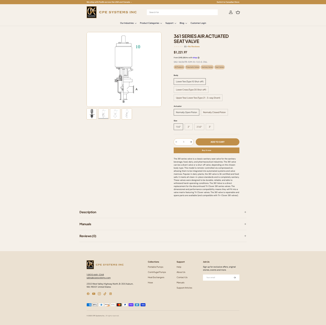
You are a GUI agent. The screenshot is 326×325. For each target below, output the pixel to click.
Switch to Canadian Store (228, 2)
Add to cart (218, 142)
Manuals (180, 282)
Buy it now (206, 150)
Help (179, 266)
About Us (181, 272)
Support (169, 23)
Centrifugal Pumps (157, 272)
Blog (182, 23)
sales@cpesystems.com (99, 277)
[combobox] (182, 12)
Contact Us (182, 277)
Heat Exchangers (156, 277)
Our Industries (127, 23)
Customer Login (198, 23)
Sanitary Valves (207, 67)
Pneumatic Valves (192, 67)
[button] (238, 12)
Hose (150, 282)
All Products (179, 67)
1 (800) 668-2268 (95, 274)
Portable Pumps (155, 266)
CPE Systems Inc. (98, 316)
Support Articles (184, 287)
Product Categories (149, 23)
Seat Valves (219, 67)
